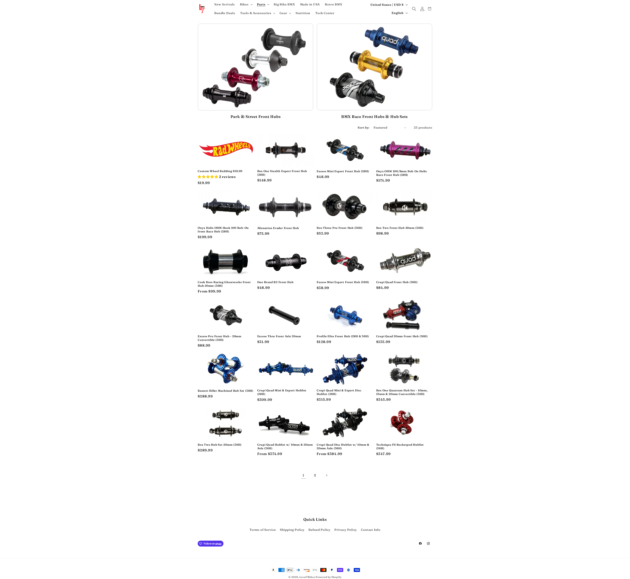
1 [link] (303, 475)
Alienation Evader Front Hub (278, 228)
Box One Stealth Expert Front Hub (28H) (282, 172)
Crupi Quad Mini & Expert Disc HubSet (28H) (339, 392)
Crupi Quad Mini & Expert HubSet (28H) (281, 392)
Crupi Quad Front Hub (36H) (397, 282)
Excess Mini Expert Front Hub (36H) (343, 282)
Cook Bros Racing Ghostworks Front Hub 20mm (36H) (224, 283)
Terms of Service (263, 530)
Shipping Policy (292, 530)
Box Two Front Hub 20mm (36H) (400, 227)
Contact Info (370, 530)
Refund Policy (319, 530)
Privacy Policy (345, 530)
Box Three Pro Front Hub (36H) (340, 227)
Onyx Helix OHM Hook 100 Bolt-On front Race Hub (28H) (223, 229)
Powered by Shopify (328, 577)
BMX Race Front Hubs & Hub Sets (374, 116)
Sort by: (363, 127)
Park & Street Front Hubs (256, 116)
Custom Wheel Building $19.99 (220, 171)
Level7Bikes (307, 577)
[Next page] (326, 475)
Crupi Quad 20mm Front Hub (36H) (402, 336)
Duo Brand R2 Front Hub (275, 282)
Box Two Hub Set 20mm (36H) (220, 444)
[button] (245, 4)
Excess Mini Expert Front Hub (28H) (343, 171)
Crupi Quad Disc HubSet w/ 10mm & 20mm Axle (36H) (343, 446)
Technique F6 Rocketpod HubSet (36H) (400, 446)
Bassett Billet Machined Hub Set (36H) (225, 390)
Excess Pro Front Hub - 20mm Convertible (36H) (219, 337)
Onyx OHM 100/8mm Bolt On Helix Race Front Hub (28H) (401, 172)
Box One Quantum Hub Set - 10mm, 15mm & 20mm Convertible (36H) (402, 392)
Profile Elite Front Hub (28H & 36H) (343, 336)
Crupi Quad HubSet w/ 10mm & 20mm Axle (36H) (285, 446)
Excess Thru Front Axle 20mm (279, 336)
